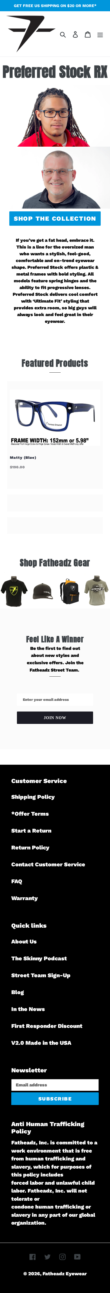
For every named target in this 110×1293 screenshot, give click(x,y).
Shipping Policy (33, 796)
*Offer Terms (30, 813)
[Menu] (100, 34)
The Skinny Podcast (39, 958)
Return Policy (30, 847)
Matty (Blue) (23, 457)
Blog (17, 992)
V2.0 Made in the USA (41, 1042)
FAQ (16, 881)
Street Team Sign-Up (41, 975)
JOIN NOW (55, 718)
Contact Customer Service (48, 864)
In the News (28, 1009)
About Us (24, 941)
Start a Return (31, 830)
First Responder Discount (46, 1026)
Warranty (24, 898)
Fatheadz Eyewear (65, 1273)
